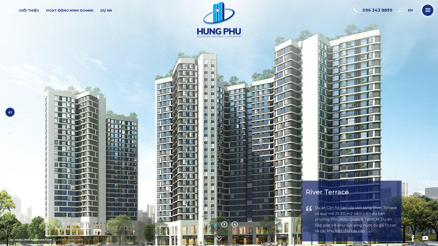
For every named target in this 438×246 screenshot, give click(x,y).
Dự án (106, 10)
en (410, 10)
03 (10, 133)
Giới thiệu (29, 10)
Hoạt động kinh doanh (70, 10)
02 (10, 122)
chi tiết (321, 233)
